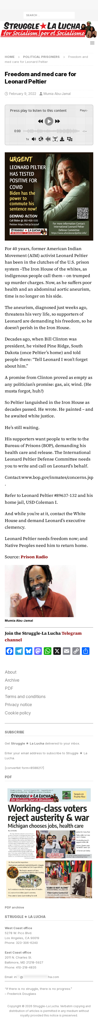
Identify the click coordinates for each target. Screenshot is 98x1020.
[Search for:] (49, 15)
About (10, 672)
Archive (12, 680)
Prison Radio (34, 557)
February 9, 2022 (22, 94)
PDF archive (14, 907)
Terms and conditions (25, 696)
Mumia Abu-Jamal (57, 94)
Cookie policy (18, 712)
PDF (9, 688)
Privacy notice (18, 704)
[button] (91, 43)
